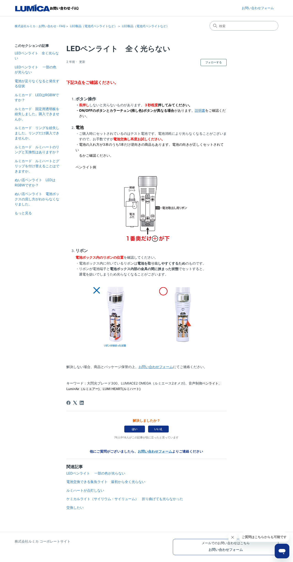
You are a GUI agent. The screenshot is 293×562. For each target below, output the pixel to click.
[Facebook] (68, 403)
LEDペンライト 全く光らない (37, 56)
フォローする (213, 62)
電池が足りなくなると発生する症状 (37, 83)
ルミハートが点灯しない (85, 490)
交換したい (75, 507)
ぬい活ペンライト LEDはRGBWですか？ (35, 182)
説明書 (200, 110)
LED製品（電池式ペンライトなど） (93, 26)
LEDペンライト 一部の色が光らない (35, 69)
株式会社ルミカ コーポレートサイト (43, 541)
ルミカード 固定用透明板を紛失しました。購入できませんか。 (37, 114)
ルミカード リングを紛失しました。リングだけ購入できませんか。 (37, 133)
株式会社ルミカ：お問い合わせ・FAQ (40, 26)
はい (134, 429)
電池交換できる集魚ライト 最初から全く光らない (105, 482)
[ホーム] (47, 8)
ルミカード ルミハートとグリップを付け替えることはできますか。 (37, 166)
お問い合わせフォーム (258, 8)
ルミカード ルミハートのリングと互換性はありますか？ (37, 149)
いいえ (158, 429)
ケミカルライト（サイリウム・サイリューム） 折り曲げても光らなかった (124, 499)
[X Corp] (75, 403)
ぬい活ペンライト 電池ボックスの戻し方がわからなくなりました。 (37, 199)
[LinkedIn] (82, 403)
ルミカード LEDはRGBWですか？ (37, 97)
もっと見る (23, 213)
